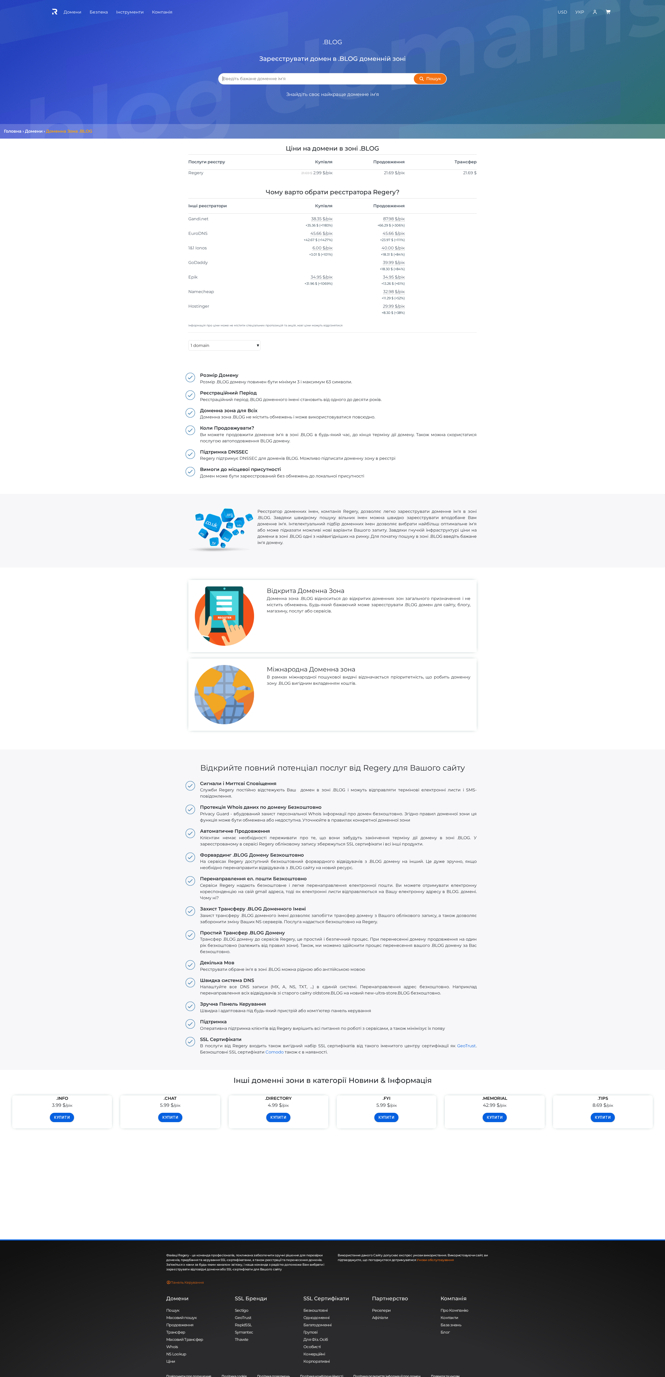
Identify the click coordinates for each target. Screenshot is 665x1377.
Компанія (454, 1298)
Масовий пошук (181, 1317)
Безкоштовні (315, 1310)
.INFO (62, 1098)
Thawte (241, 1339)
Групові (310, 1332)
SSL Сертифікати (326, 1298)
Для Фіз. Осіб (315, 1339)
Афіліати (380, 1317)
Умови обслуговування (435, 1260)
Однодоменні (316, 1317)
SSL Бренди (251, 1298)
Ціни (170, 1361)
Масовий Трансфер (184, 1339)
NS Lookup (176, 1354)
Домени (177, 1298)
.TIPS (603, 1098)
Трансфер (175, 1332)
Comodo (274, 1052)
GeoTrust (466, 1045)
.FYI (386, 1098)
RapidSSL (243, 1324)
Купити (62, 1117)
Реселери (381, 1310)
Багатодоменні (317, 1324)
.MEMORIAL (494, 1098)
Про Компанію (454, 1310)
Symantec (244, 1332)
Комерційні (314, 1354)
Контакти (449, 1317)
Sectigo (241, 1310)
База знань (451, 1324)
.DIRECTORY (278, 1098)
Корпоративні (316, 1361)
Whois (172, 1346)
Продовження (179, 1324)
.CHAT (170, 1098)
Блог (445, 1332)
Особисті (312, 1346)
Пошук (172, 1310)
